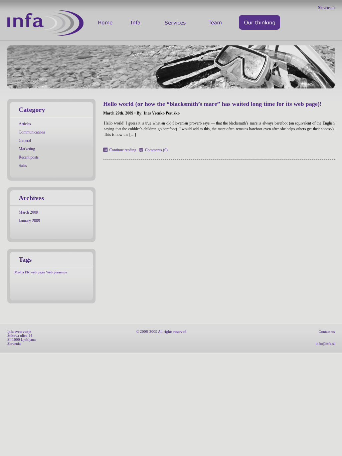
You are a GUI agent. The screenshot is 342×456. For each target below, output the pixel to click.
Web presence (56, 272)
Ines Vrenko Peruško (162, 113)
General (25, 140)
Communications (32, 132)
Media (19, 272)
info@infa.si (325, 343)
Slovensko (326, 7)
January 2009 (29, 220)
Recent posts (29, 157)
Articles (25, 124)
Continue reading (122, 150)
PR (27, 272)
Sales (23, 165)
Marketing (27, 149)
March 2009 (28, 212)
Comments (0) (156, 150)
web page (37, 272)
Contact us (327, 331)
